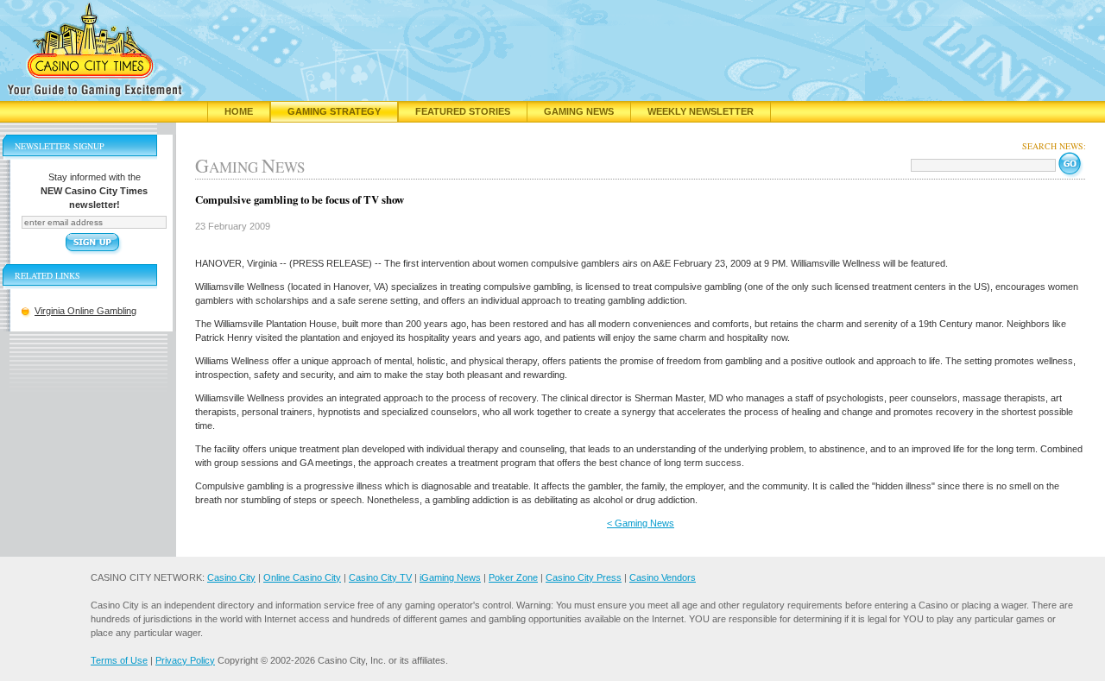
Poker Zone (513, 577)
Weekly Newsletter (700, 111)
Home (238, 111)
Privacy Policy (185, 660)
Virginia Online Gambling (85, 311)
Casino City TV (380, 577)
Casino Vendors (662, 577)
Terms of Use (119, 660)
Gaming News (579, 111)
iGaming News (450, 577)
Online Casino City (302, 577)
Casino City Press (584, 577)
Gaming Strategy (334, 111)
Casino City (231, 577)
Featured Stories (462, 111)
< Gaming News (640, 523)
